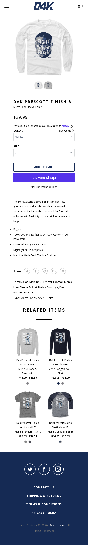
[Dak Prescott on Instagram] (58, 469)
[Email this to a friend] (62, 271)
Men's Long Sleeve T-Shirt (37, 298)
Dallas (24, 282)
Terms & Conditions (44, 504)
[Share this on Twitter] (26, 271)
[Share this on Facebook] (35, 271)
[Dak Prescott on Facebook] (44, 469)
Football (58, 282)
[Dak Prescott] (44, 6)
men (32, 282)
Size (16, 146)
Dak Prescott (44, 282)
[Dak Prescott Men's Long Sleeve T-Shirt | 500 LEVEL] (44, 47)
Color (18, 131)
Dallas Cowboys (48, 287)
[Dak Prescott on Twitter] (30, 469)
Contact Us (44, 487)
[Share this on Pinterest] (44, 271)
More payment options (44, 187)
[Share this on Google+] (53, 271)
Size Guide (65, 131)
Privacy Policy (44, 513)
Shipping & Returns (44, 496)
